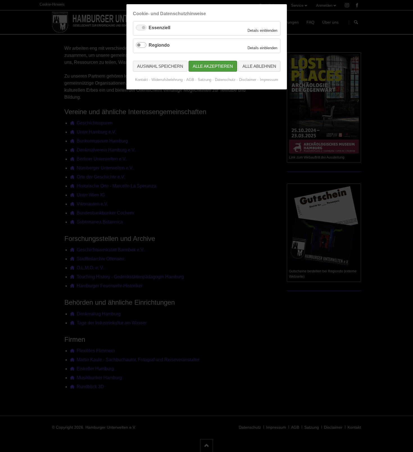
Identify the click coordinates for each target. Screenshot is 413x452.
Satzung (204, 80)
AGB (190, 80)
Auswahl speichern (160, 66)
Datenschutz (225, 80)
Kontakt (141, 80)
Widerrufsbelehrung (167, 80)
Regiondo (159, 45)
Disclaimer (247, 80)
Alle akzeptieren (213, 66)
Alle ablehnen (259, 66)
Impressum (269, 80)
